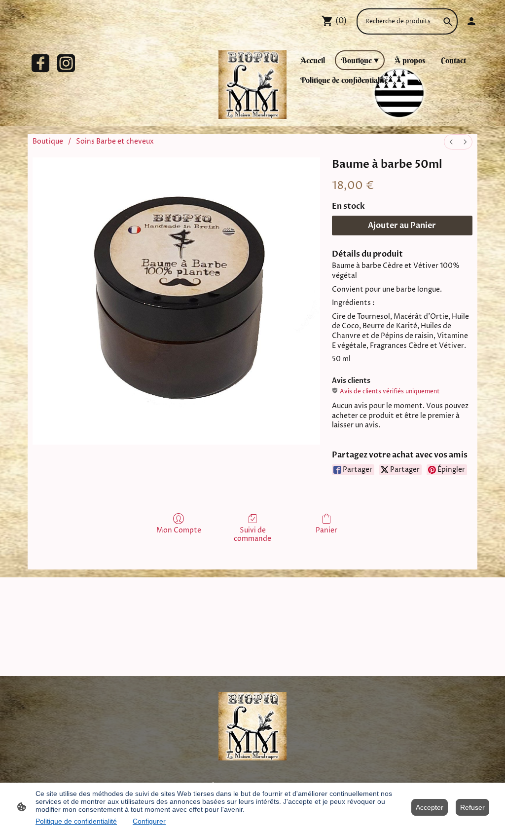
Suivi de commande (252, 534)
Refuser (472, 807)
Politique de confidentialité (76, 821)
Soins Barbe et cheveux (115, 141)
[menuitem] (451, 142)
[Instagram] (66, 63)
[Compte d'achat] (471, 21)
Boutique (48, 141)
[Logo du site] (252, 84)
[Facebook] (40, 63)
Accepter (429, 807)
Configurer (149, 821)
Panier (326, 530)
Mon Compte (178, 530)
